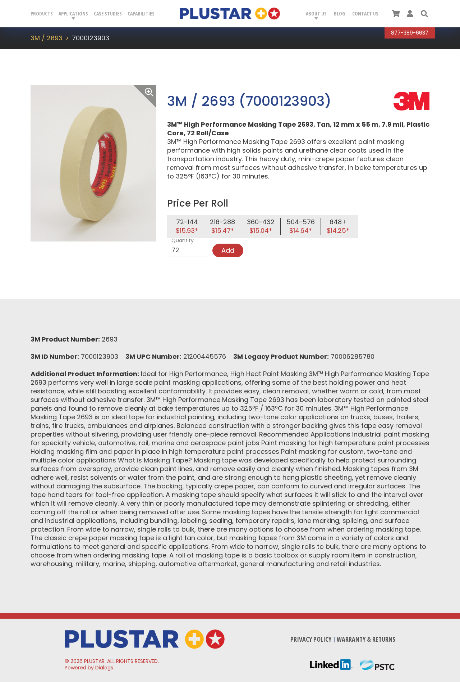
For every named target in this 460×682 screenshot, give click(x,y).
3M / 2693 (47, 37)
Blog (339, 13)
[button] (424, 14)
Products (42, 13)
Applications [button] (73, 13)
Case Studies (108, 13)
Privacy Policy (310, 639)
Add (227, 250)
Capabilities (141, 13)
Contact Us (365, 13)
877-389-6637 (409, 32)
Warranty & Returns (366, 639)
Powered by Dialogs (89, 667)
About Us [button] (316, 13)
